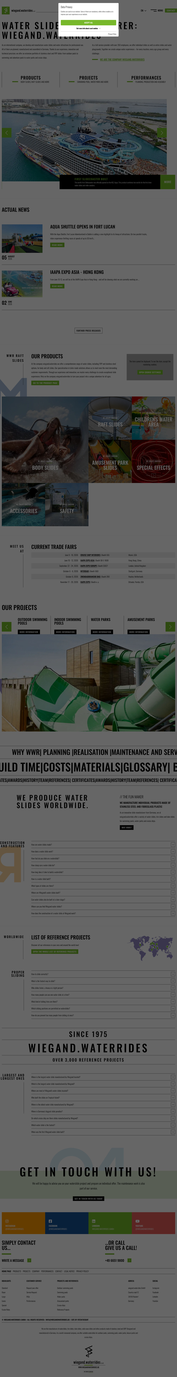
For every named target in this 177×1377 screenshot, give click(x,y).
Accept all (88, 22)
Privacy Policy (112, 34)
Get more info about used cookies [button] (87, 28)
